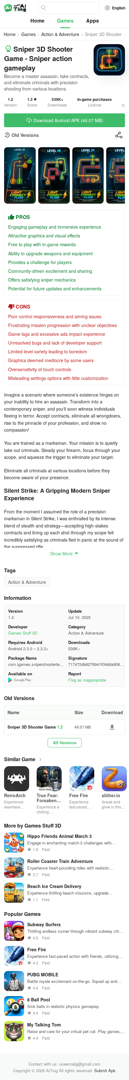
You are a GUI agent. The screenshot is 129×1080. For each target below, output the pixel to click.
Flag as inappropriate (87, 680)
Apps (92, 20)
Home (37, 20)
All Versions (64, 742)
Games (65, 20)
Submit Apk (105, 1070)
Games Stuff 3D (22, 633)
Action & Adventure (60, 34)
